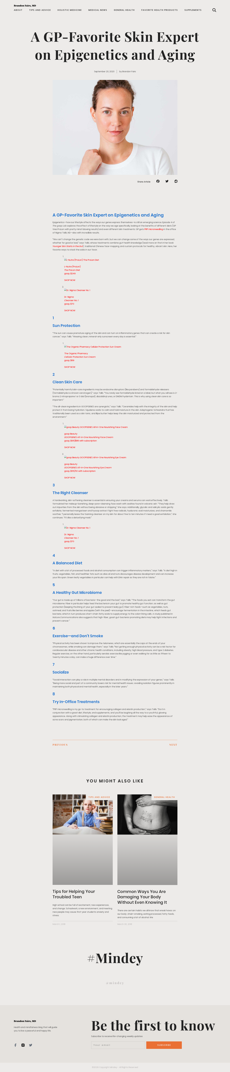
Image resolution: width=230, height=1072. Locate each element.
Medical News (97, 10)
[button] (214, 10)
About (18, 10)
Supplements (193, 10)
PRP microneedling (153, 229)
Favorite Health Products (159, 10)
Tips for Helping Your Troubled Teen (74, 894)
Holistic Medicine (70, 10)
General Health (124, 10)
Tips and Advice (40, 10)
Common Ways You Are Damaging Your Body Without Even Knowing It (142, 897)
